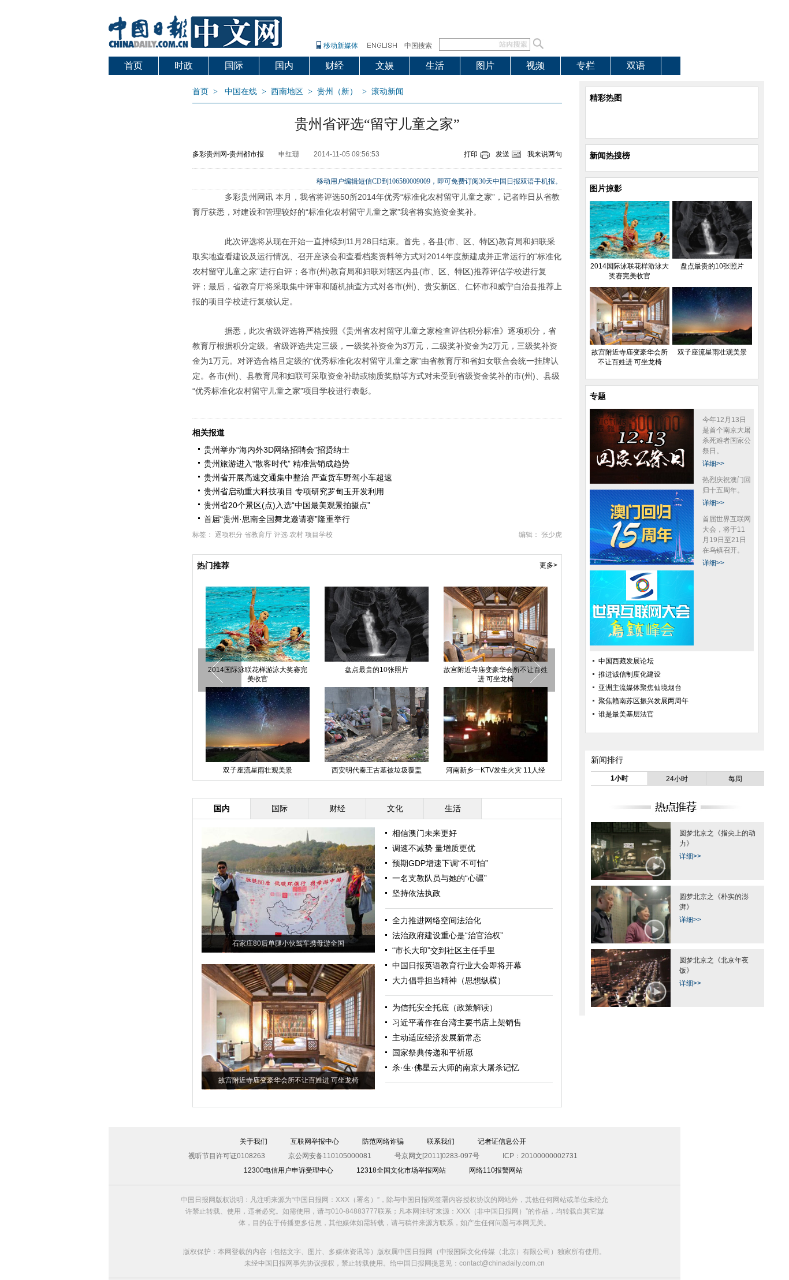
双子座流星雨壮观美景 (257, 770)
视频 (535, 65)
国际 (234, 65)
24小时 (677, 779)
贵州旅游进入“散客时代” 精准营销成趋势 (276, 463)
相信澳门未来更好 (424, 833)
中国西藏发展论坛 (626, 661)
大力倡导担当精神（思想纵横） (448, 980)
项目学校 (319, 535)
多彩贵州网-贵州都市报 (228, 154)
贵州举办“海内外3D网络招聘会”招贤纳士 (276, 449)
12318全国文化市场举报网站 (401, 1170)
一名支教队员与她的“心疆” (439, 878)
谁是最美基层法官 (626, 714)
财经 (334, 65)
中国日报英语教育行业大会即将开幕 (457, 965)
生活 (435, 65)
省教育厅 (258, 535)
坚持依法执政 (416, 893)
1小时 (619, 778)
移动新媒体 (340, 46)
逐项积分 (229, 535)
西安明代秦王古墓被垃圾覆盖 (377, 770)
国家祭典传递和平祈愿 (432, 1052)
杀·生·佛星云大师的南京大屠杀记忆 (455, 1067)
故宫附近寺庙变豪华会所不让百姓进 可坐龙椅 (496, 674)
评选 (281, 535)
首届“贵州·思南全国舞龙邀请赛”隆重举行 (277, 519)
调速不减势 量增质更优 (433, 848)
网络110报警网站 (496, 1170)
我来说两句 (544, 154)
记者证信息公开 (502, 1141)
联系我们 (441, 1141)
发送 (502, 154)
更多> (548, 565)
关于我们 (253, 1141)
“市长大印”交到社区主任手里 (443, 950)
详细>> (713, 464)
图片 (485, 65)
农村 (296, 535)
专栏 (585, 65)
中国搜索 (418, 46)
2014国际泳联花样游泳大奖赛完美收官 (257, 674)
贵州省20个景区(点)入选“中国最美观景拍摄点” (287, 505)
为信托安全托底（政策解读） (444, 1007)
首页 (133, 65)
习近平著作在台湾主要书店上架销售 (457, 1022)
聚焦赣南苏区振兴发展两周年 (643, 701)
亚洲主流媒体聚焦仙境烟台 (640, 688)
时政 (183, 65)
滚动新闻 (387, 91)
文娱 (384, 65)
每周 (735, 779)
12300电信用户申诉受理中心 (288, 1170)
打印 (471, 154)
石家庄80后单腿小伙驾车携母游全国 (288, 943)
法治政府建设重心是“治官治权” (447, 935)
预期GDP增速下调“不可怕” (440, 863)
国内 (284, 65)
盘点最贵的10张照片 (376, 670)
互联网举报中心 (315, 1141)
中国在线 (241, 91)
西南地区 (287, 91)
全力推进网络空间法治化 (436, 920)
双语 (636, 65)
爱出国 (138, 84)
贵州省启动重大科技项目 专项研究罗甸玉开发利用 (294, 491)
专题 (598, 396)
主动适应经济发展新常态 (436, 1037)
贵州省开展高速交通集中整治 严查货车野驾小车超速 (298, 477)
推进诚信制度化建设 (629, 674)
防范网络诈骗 (383, 1141)
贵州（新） (337, 91)
